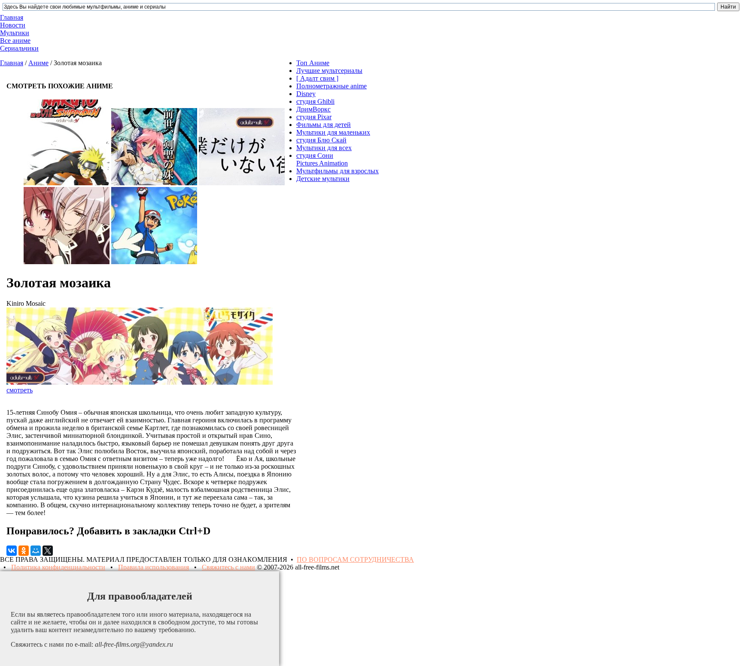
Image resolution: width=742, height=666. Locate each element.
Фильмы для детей (323, 124)
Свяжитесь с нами (228, 567)
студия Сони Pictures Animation (322, 159)
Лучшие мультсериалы (329, 70)
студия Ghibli (315, 101)
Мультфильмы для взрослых (337, 171)
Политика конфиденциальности (58, 567)
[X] (48, 550)
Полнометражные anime (331, 86)
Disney (306, 93)
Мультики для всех (324, 147)
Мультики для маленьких (333, 132)
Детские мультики (323, 178)
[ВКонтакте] (11, 550)
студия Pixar (313, 117)
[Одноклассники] (23, 550)
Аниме (38, 62)
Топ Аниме (312, 62)
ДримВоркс (313, 109)
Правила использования (153, 567)
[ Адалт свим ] (317, 78)
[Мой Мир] (35, 550)
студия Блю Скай (321, 140)
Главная (11, 62)
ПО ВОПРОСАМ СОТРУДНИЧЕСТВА (355, 559)
